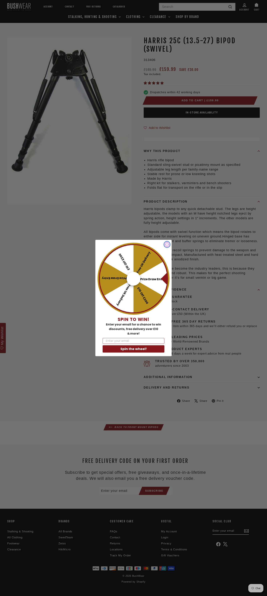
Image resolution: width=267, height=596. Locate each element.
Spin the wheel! (133, 349)
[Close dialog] (167, 244)
